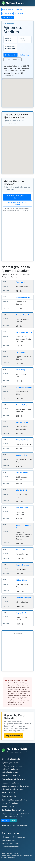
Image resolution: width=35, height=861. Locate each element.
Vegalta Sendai (21, 613)
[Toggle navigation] (30, 3)
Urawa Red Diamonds (24, 387)
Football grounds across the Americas (15, 786)
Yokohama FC (21, 352)
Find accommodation (12, 59)
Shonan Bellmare (22, 405)
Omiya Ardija (20, 370)
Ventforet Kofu (21, 455)
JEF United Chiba (22, 440)
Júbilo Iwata (20, 550)
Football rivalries (7, 806)
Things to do (19, 13)
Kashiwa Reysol (22, 422)
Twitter (13, 820)
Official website (10, 55)
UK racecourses (19, 837)
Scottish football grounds (10, 769)
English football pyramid (10, 772)
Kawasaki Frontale (23, 315)
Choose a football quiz (9, 803)
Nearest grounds (7, 9)
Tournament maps (8, 792)
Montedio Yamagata (23, 598)
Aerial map (19, 9)
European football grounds (11, 783)
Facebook (5, 820)
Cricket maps (6, 837)
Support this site (14, 735)
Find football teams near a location (14, 800)
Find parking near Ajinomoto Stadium (17, 203)
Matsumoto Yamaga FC (23, 526)
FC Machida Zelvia (23, 297)
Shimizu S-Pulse (22, 508)
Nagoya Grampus (22, 565)
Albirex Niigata (21, 580)
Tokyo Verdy (20, 282)
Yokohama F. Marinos (24, 332)
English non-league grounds (11, 766)
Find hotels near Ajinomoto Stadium (17, 197)
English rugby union (8, 840)
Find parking (24, 55)
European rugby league (10, 843)
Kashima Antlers (22, 473)
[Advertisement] (17, 652)
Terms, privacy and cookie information (15, 825)
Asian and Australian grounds (12, 789)
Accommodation (7, 13)
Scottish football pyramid (10, 775)
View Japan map (7, 17)
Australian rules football (10, 846)
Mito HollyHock (21, 490)
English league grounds (10, 763)
